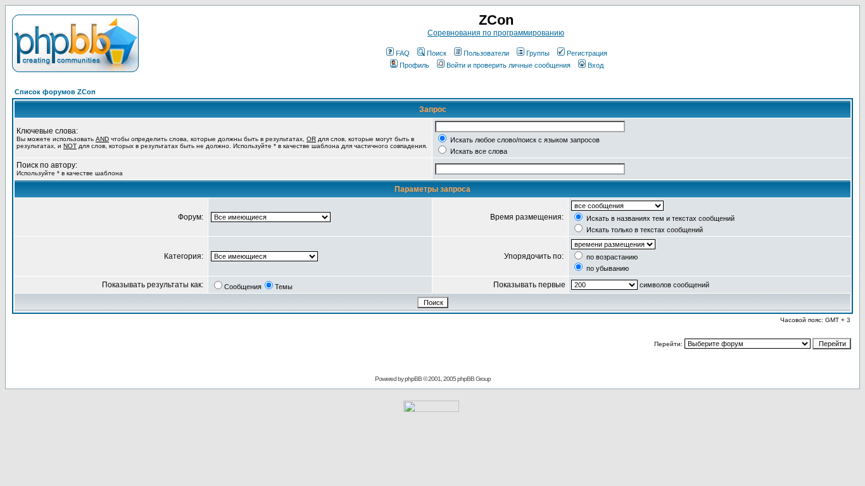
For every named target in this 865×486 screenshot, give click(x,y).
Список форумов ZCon (55, 92)
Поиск (436, 53)
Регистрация (587, 53)
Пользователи (486, 53)
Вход (595, 65)
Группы (538, 53)
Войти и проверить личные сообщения (508, 65)
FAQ (403, 53)
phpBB (413, 378)
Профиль (414, 65)
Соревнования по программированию (495, 32)
